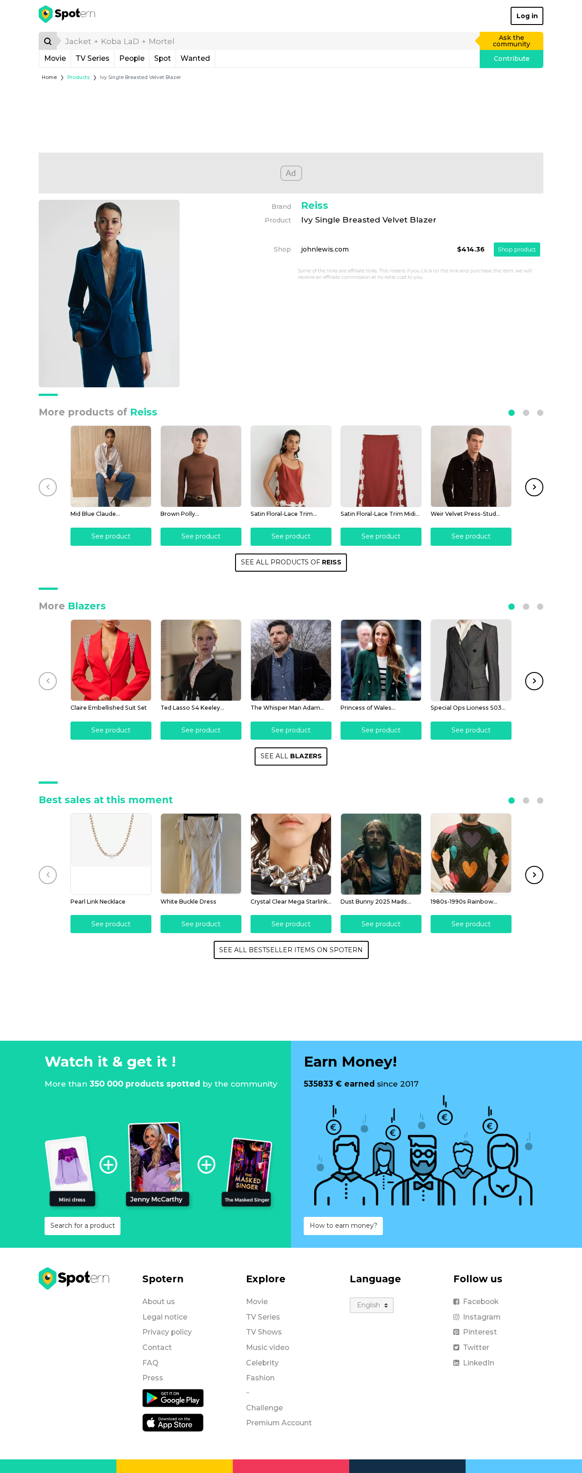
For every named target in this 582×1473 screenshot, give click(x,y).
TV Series (92, 58)
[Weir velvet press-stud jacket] (471, 466)
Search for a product (82, 1225)
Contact (157, 1347)
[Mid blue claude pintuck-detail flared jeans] (110, 466)
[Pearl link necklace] (110, 854)
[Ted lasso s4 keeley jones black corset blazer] (201, 660)
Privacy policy (167, 1332)
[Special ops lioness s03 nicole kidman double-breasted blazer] (471, 660)
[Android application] (173, 1398)
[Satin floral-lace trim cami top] (291, 466)
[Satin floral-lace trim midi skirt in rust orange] (381, 466)
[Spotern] (67, 16)
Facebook (480, 1301)
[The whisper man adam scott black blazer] (291, 660)
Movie (55, 58)
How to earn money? (343, 1225)
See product (110, 536)
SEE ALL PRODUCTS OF (291, 562)
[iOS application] (173, 1422)
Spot (162, 58)
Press (152, 1378)
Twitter (476, 1347)
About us (158, 1301)
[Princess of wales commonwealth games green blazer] (381, 660)
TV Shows (264, 1332)
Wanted (195, 58)
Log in (527, 16)
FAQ (150, 1363)
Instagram (482, 1317)
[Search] (48, 41)
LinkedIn (478, 1363)
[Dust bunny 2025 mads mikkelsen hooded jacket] (381, 854)
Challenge (264, 1408)
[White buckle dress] (201, 854)
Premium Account (279, 1423)
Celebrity (262, 1363)
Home (49, 77)
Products (78, 77)
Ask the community (511, 41)
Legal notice (164, 1317)
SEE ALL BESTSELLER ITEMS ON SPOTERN (291, 950)
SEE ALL (291, 756)
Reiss (314, 205)
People (132, 58)
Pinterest (480, 1332)
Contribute (512, 58)
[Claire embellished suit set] (110, 660)
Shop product (517, 249)
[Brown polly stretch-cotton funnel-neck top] (201, 466)
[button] (511, 413)
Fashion (260, 1378)
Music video (267, 1347)
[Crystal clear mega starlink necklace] (291, 854)
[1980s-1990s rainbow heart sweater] (471, 854)
